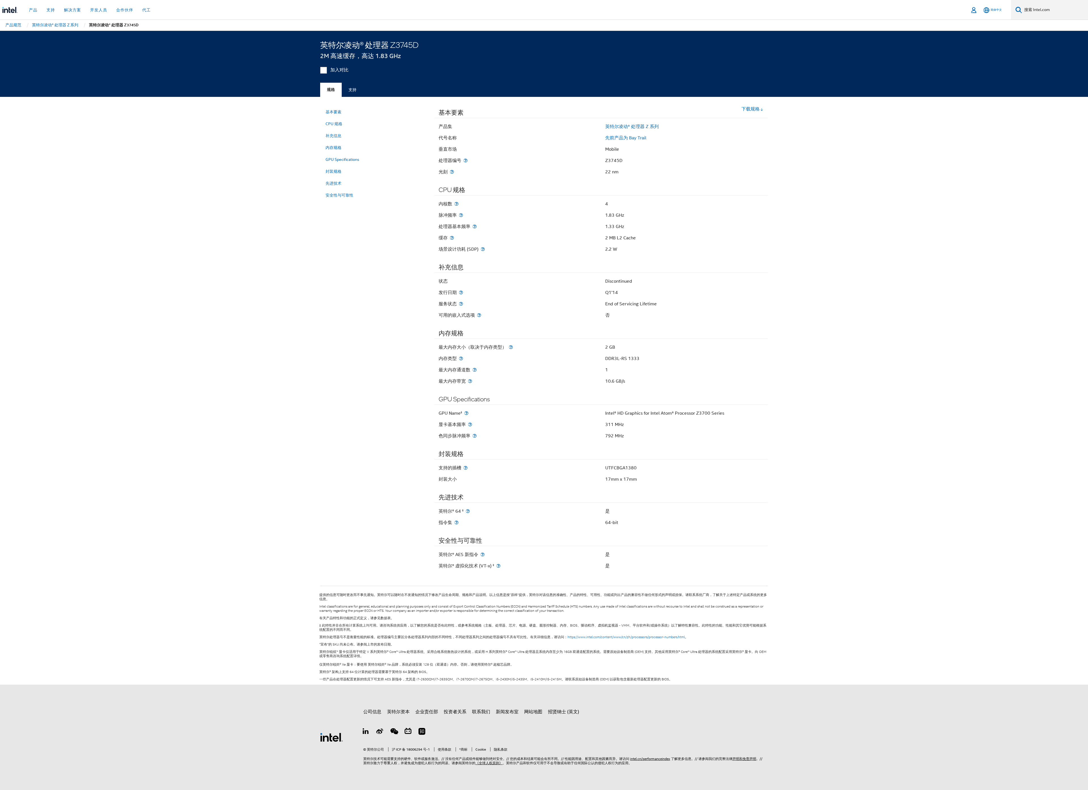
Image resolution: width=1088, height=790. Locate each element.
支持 (352, 89)
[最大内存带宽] (470, 381)
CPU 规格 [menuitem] (334, 123)
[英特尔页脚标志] (331, 737)
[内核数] (456, 203)
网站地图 (533, 712)
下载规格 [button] (750, 109)
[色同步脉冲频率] (474, 435)
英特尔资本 (398, 712)
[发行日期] (461, 292)
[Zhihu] (422, 732)
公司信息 (372, 712)
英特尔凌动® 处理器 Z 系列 (632, 126)
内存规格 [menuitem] (333, 147)
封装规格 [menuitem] (333, 171)
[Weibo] (380, 732)
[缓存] (452, 237)
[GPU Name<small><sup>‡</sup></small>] (466, 413)
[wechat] (394, 732)
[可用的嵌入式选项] (479, 315)
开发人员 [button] (98, 9)
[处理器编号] (465, 160)
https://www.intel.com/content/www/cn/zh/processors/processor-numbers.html (626, 637)
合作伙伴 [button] (124, 9)
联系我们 (481, 712)
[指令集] (456, 522)
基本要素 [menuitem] (333, 111)
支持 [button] (50, 9)
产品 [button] (33, 9)
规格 (331, 89)
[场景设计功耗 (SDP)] (483, 249)
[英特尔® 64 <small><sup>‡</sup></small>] (468, 511)
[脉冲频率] (461, 215)
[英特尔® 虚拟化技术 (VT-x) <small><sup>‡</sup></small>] (498, 565)
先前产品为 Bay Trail (625, 138)
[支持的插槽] (465, 467)
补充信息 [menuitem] (333, 135)
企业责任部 (426, 712)
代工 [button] (146, 9)
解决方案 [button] (72, 9)
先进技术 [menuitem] (333, 183)
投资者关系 (455, 712)
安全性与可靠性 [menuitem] (339, 195)
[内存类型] (461, 358)
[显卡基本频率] (470, 424)
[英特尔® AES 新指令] (482, 554)
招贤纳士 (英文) (563, 712)
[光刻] (452, 171)
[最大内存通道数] (474, 369)
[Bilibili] (408, 732)
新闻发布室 (507, 712)
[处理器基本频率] (474, 226)
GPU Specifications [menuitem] (342, 159)
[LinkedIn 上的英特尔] (366, 732)
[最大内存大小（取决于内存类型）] (511, 347)
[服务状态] (461, 303)
